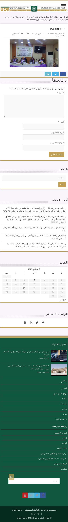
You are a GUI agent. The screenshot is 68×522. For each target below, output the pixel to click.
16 (62, 288)
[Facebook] (43, 322)
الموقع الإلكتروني (57, 142)
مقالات (64, 398)
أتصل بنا (64, 469)
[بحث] (11, 477)
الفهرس (64, 388)
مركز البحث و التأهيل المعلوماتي (54, 453)
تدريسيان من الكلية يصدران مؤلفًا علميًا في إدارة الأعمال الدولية (40, 227)
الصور (65, 438)
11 (45, 284)
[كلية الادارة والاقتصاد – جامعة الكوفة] (34, 9)
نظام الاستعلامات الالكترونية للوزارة (52, 458)
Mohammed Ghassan (55, 34)
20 (24, 288)
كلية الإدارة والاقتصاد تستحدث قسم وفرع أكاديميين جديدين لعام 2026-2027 (35, 235)
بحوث (65, 414)
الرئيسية (62, 17)
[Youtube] (25, 322)
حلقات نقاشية (61, 419)
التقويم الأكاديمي (60, 433)
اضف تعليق (16, 34)
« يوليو (63, 299)
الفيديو (64, 443)
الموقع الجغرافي (60, 464)
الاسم (61, 122)
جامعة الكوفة (62, 448)
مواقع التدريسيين (60, 393)
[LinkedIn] (31, 322)
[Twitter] (37, 322)
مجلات (64, 409)
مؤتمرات (63, 404)
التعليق (60, 92)
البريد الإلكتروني (57, 132)
